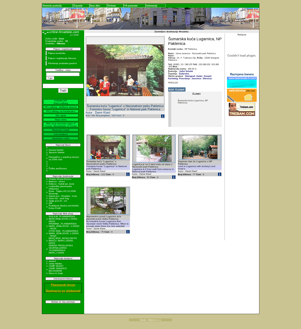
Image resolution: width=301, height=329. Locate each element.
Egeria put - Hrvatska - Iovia (63, 196)
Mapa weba (61, 119)
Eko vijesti (61, 115)
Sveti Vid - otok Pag (59, 198)
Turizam (112, 5)
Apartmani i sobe (60, 138)
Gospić (207, 76)
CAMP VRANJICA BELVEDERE (58, 269)
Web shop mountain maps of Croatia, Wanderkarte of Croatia (61, 124)
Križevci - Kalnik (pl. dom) (61, 184)
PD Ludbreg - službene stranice (61, 107)
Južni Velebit (186, 71)
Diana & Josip (56, 273)
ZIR (50, 203)
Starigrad (190, 76)
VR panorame (130, 5)
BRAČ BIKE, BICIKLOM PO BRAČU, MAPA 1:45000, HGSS (63, 240)
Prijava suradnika (56, 53)
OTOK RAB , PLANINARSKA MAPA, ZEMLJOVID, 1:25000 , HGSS (64, 233)
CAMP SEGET (56, 266)
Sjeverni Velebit (56, 152)
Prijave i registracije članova (62, 58)
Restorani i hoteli (60, 130)
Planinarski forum (63, 285)
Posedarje (184, 78)
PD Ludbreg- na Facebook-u (60, 111)
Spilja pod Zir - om (58, 201)
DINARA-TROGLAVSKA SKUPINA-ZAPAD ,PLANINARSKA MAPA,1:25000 (61, 249)
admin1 (52, 261)
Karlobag (173, 78)
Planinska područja (52, 5)
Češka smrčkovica (58, 168)
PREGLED (173, 83)
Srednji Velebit (56, 150)
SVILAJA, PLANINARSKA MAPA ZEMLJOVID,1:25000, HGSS (63, 218)
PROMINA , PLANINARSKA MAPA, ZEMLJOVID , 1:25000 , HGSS (64, 226)
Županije (78, 5)
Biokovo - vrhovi (57, 181)
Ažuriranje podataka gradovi (62, 63)
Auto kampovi (61, 134)
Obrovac (207, 78)
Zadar (199, 76)
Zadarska (184, 73)
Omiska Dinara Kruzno (60, 179)
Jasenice (196, 78)
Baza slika (95, 5)
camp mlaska (55, 263)
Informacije (151, 5)
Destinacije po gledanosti (63, 290)
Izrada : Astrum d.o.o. (151, 320)
